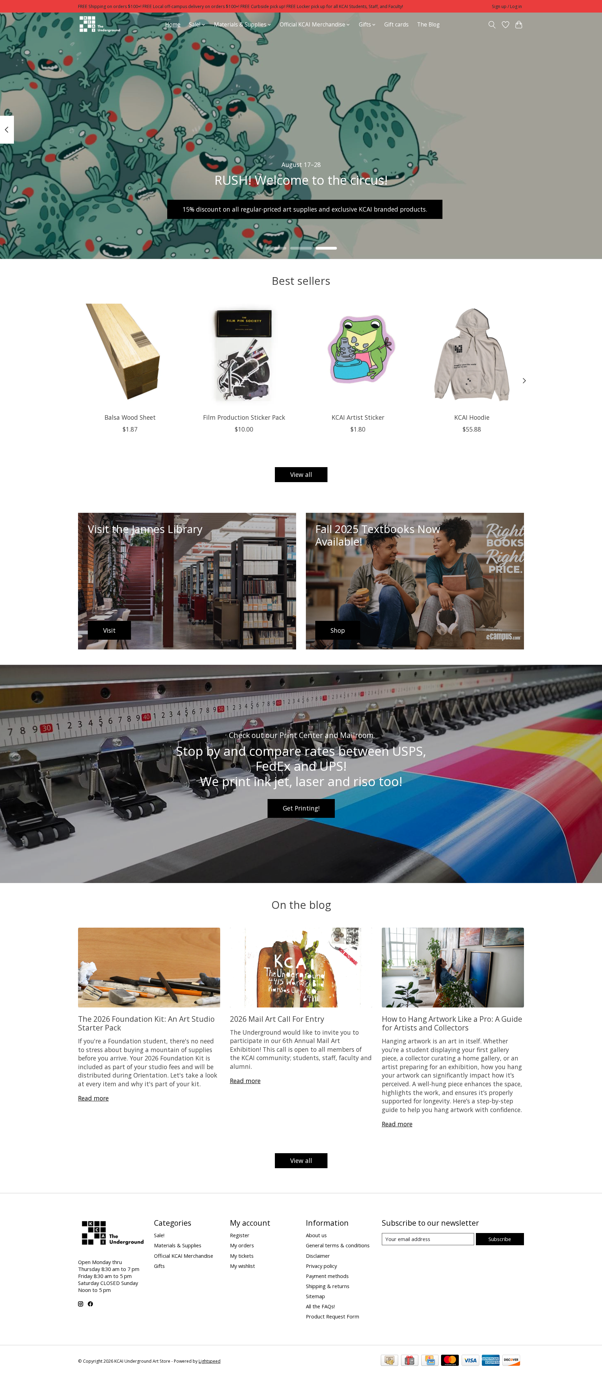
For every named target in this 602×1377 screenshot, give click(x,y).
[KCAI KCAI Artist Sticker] (358, 356)
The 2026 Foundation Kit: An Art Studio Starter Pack (146, 1023)
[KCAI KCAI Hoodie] (472, 356)
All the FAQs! (320, 1306)
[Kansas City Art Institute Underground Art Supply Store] (99, 24)
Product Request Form (332, 1316)
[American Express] (491, 1361)
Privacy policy (321, 1265)
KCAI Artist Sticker (358, 417)
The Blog (428, 24)
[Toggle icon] (492, 24)
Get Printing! (301, 808)
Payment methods (327, 1275)
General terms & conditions (338, 1245)
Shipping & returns (327, 1286)
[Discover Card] (511, 1361)
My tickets (242, 1255)
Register (239, 1235)
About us (316, 1235)
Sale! (159, 1235)
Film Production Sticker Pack (244, 417)
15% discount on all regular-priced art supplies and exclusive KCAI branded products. (305, 209)
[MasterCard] (450, 1361)
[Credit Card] (430, 1361)
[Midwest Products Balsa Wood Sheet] (130, 356)
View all (301, 474)
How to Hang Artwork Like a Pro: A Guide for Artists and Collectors (452, 1023)
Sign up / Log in (507, 6)
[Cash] (389, 1361)
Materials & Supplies (177, 1245)
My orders (242, 1245)
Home (172, 24)
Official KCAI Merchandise (183, 1255)
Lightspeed (210, 1361)
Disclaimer (318, 1255)
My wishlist (242, 1265)
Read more (93, 1098)
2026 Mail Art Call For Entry (277, 1019)
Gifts (159, 1265)
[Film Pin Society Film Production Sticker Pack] (244, 356)
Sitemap (315, 1296)
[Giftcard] (409, 1361)
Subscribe (499, 1238)
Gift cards (396, 24)
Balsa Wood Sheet (130, 417)
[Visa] (470, 1361)
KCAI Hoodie (471, 417)
